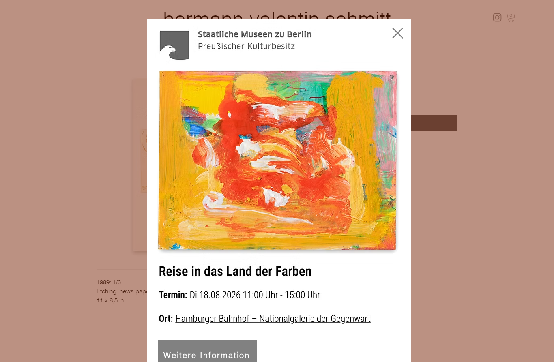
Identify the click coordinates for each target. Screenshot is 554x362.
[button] (397, 33)
